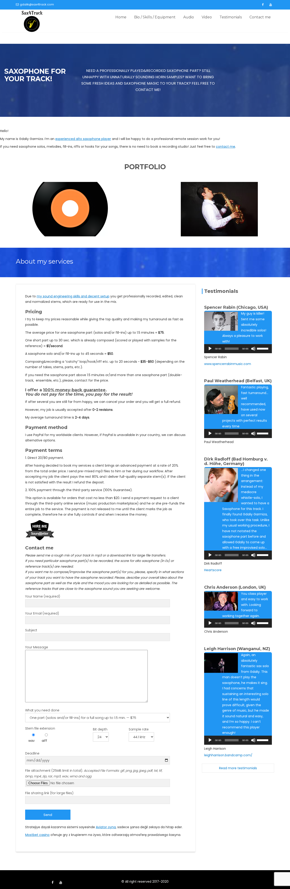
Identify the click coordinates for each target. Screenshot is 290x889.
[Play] (210, 348)
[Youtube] (270, 4)
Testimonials (231, 17)
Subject (31, 630)
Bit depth (100, 729)
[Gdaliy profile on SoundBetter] (40, 530)
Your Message (36, 647)
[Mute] (253, 348)
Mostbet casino (37, 835)
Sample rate (139, 729)
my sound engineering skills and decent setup (73, 296)
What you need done (42, 710)
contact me (225, 146)
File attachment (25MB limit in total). (93, 773)
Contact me (260, 17)
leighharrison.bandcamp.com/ (228, 755)
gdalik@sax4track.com (37, 4)
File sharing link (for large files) (49, 793)
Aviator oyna (106, 827)
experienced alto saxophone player (83, 139)
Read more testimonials (238, 768)
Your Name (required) (42, 596)
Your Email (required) (42, 613)
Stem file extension (40, 728)
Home (120, 17)
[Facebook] (262, 4)
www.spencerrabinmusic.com (227, 364)
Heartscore (213, 570)
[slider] (263, 348)
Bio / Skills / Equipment (155, 17)
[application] (238, 348)
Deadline (32, 753)
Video (207, 17)
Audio (188, 17)
